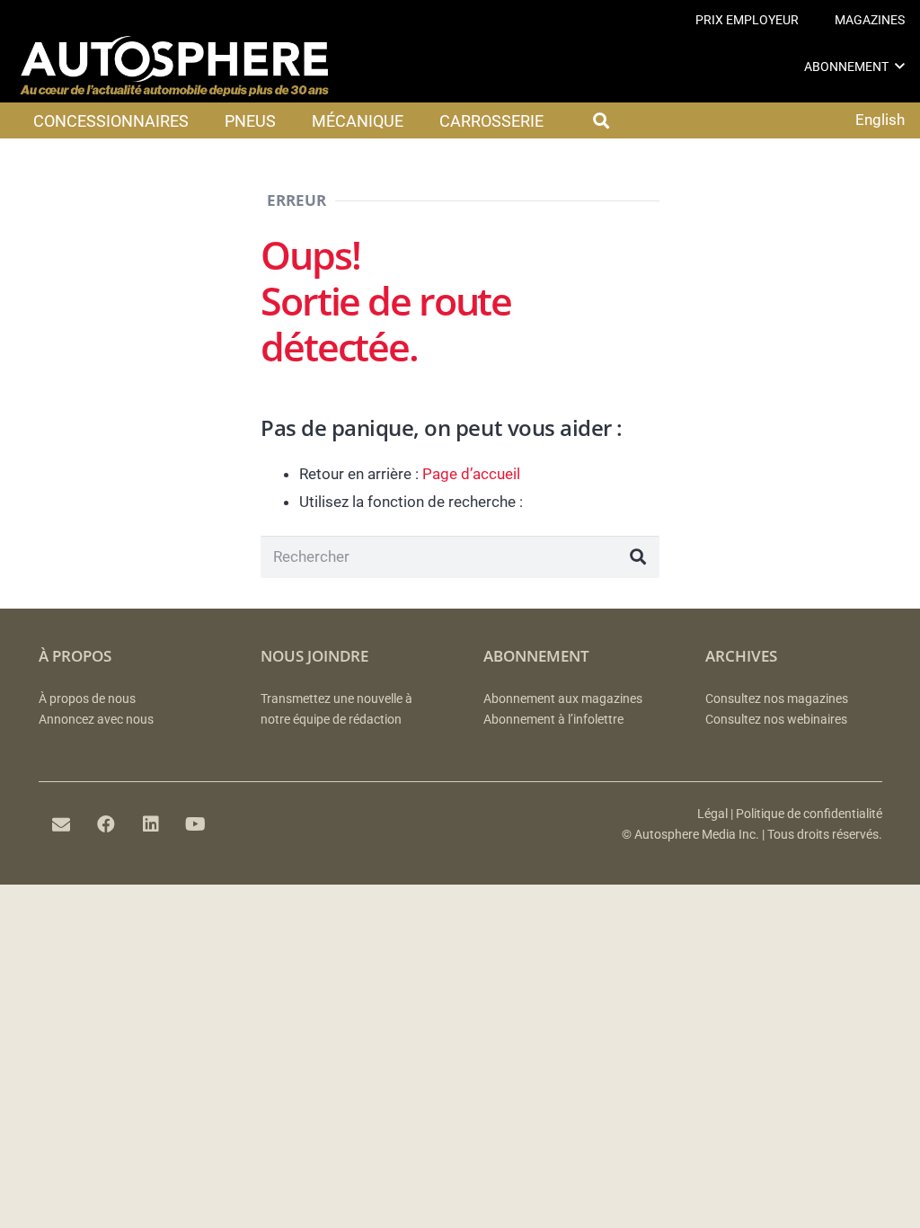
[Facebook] (106, 824)
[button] (900, 66)
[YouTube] (195, 824)
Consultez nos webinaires (776, 719)
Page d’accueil (471, 474)
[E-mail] (61, 824)
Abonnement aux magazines (562, 699)
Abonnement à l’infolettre (553, 719)
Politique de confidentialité (809, 814)
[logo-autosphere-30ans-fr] (174, 66)
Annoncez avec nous (96, 719)
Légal (712, 814)
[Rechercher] (637, 557)
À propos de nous (87, 699)
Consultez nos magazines (776, 699)
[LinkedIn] (150, 824)
